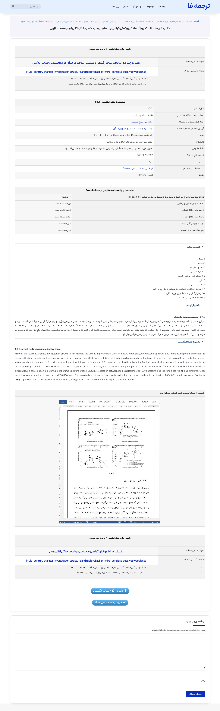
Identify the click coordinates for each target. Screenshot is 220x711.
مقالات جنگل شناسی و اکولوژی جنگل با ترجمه (108, 21)
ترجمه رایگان (137, 6)
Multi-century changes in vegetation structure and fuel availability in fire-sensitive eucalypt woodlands (86, 72)
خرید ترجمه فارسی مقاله (108, 602)
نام (204, 668)
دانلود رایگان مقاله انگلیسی (108, 590)
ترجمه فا (163, 6)
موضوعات (150, 6)
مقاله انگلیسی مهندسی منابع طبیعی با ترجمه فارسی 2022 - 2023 (169, 21)
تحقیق (125, 6)
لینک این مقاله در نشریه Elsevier (137, 169)
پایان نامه (115, 6)
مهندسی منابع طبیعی (142, 122)
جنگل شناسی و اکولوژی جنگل (127, 129)
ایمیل (203, 680)
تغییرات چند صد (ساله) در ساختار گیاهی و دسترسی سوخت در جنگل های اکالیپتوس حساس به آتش (86, 63)
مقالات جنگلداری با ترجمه (135, 21)
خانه (195, 21)
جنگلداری (148, 129)
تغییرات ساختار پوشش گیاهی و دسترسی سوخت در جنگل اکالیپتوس (86, 552)
